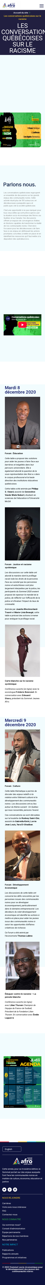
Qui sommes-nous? (11, 1225)
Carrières (6, 1203)
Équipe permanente (11, 1232)
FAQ (4, 1211)
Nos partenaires (9, 1240)
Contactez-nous (9, 1214)
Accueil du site (21, 12)
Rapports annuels (10, 1254)
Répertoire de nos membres (15, 1236)
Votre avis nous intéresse (14, 1207)
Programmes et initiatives (14, 1257)
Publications (8, 1250)
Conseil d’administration (13, 1228)
